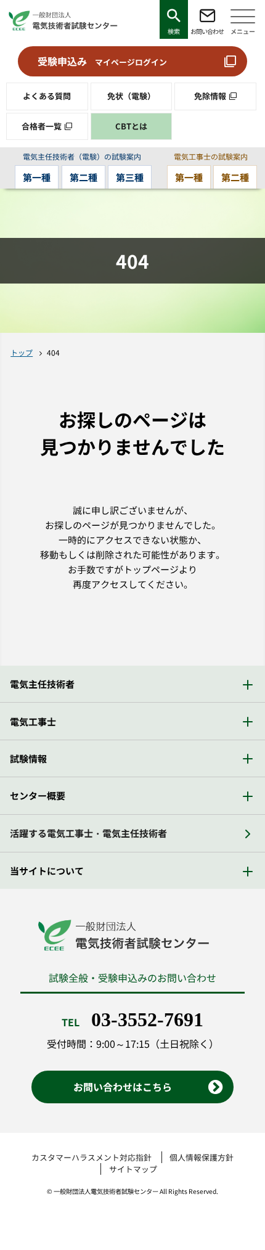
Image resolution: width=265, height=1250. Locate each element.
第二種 (83, 177)
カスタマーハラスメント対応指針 (91, 1157)
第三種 (130, 177)
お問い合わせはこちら (122, 1086)
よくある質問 (47, 96)
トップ (21, 352)
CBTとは (131, 126)
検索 (174, 31)
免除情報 (210, 96)
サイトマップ (133, 1169)
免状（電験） (131, 96)
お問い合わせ (207, 31)
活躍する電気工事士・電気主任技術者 (88, 833)
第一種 (37, 177)
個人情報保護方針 (201, 1157)
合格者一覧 (42, 126)
